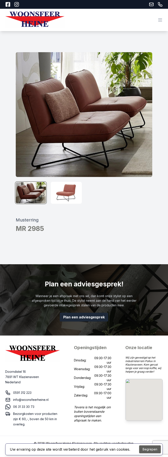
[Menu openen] (160, 20)
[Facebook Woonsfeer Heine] (7, 4)
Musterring (27, 220)
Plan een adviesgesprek (84, 317)
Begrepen (150, 449)
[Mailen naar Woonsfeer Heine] (151, 4)
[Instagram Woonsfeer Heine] (16, 4)
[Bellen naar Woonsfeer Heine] (160, 4)
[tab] (31, 192)
